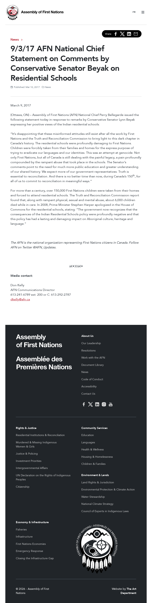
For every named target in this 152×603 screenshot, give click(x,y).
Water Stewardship (93, 497)
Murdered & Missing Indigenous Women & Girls (36, 444)
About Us (87, 336)
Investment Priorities (28, 461)
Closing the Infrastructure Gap (35, 558)
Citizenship (22, 487)
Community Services (94, 428)
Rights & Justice (26, 428)
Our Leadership (91, 343)
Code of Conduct (92, 379)
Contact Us (88, 394)
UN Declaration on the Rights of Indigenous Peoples (43, 477)
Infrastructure (24, 537)
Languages (88, 442)
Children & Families (93, 464)
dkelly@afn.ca (20, 299)
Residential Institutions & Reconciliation (40, 435)
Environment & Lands (95, 475)
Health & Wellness (92, 449)
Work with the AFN (93, 358)
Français (134, 12)
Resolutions (88, 350)
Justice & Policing (27, 454)
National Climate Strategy (97, 504)
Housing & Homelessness (97, 457)
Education (87, 435)
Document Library (92, 365)
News (14, 39)
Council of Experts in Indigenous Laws (105, 511)
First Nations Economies (31, 544)
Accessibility (89, 386)
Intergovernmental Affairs (32, 468)
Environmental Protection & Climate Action (108, 489)
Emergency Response (29, 551)
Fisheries (21, 529)
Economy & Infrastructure (32, 522)
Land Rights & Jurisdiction (97, 482)
